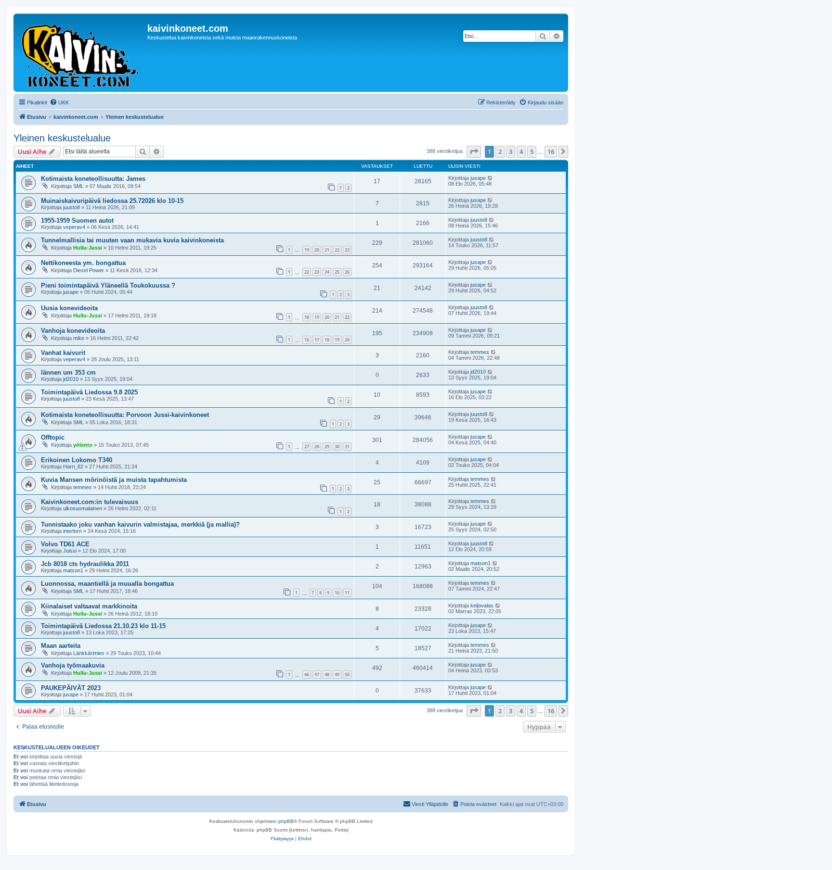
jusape (478, 178)
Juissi (70, 551)
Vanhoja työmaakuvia (72, 665)
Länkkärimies (88, 653)
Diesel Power (88, 270)
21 (327, 250)
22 (337, 250)
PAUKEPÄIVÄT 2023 (71, 688)
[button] (474, 151)
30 (337, 446)
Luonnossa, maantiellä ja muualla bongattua (107, 583)
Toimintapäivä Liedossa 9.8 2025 (89, 392)
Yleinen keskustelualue (62, 138)
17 (316, 340)
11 (347, 593)
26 (347, 272)
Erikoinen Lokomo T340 (76, 460)
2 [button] (500, 151)
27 (306, 446)
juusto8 (71, 207)
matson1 (73, 570)
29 (327, 446)
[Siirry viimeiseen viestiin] (490, 178)
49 (337, 674)
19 (306, 250)
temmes (479, 352)
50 (347, 674)
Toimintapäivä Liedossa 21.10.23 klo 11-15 (103, 626)
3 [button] (510, 151)
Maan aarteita (60, 645)
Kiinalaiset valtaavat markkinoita (89, 606)
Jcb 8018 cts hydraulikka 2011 (85, 563)
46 (306, 674)
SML (78, 186)
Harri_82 (73, 466)
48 (327, 674)
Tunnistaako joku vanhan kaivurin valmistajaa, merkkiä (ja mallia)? (140, 524)
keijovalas (482, 605)
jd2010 (70, 379)
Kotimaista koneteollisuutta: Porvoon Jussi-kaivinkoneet (125, 414)
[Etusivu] (81, 52)
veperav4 (74, 227)
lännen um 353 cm (68, 372)
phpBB (286, 821)
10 (337, 593)
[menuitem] (59, 102)
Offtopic (53, 437)
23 (347, 250)
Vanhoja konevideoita (73, 330)
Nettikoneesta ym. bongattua (83, 262)
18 (306, 317)
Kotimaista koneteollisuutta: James (93, 178)
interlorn (72, 531)
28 (316, 446)
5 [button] (531, 151)
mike (78, 338)
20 (316, 250)
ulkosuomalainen (82, 508)
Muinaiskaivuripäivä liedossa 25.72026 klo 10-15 (112, 200)
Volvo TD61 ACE (65, 544)
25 (337, 272)
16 (306, 340)
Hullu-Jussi (87, 248)
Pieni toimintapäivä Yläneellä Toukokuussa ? (108, 285)
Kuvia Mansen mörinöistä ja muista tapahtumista (114, 479)
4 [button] (521, 151)
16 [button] (550, 151)
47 (316, 674)
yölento (82, 445)
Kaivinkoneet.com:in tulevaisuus (89, 501)
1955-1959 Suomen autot (77, 220)
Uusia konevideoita (69, 308)
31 (347, 446)
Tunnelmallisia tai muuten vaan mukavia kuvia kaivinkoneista (132, 240)
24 (327, 272)
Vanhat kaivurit (63, 352)
